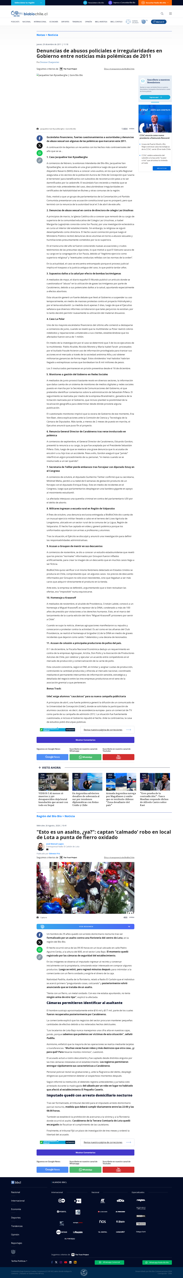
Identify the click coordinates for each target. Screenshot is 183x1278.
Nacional (27, 22)
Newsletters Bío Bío (96, 2)
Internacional (40, 22)
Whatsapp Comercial (111, 1262)
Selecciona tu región (24, 2)
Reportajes (16, 1243)
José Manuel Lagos (55, 844)
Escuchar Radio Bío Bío (156, 2)
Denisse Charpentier (49, 62)
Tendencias (77, 22)
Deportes (65, 22)
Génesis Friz (54, 853)
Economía (54, 22)
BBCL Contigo (116, 22)
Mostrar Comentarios (85, 740)
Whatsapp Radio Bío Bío (159, 1262)
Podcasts (15, 22)
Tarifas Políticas (18, 1261)
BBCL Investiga (101, 22)
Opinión (88, 22)
